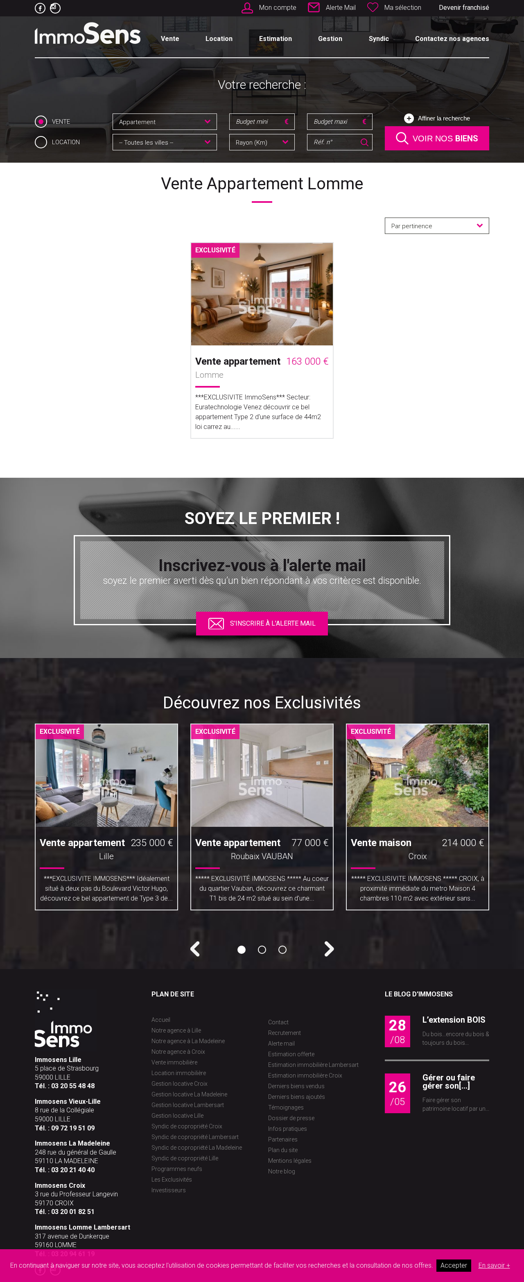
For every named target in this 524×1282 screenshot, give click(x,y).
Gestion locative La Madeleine (189, 1094)
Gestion (330, 39)
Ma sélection (402, 7)
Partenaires (283, 1139)
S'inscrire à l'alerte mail (273, 623)
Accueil (160, 1020)
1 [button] (241, 950)
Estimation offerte (291, 1054)
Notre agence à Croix (178, 1051)
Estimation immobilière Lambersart (313, 1065)
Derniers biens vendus (296, 1086)
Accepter (453, 1265)
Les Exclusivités (171, 1179)
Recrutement (284, 1033)
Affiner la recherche (444, 118)
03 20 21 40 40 (73, 1170)
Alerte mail (281, 1043)
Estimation (275, 39)
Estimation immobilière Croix (305, 1075)
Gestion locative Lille (177, 1115)
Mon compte (277, 7)
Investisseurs (168, 1190)
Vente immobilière (174, 1062)
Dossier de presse (291, 1118)
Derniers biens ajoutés (296, 1097)
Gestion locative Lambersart (187, 1105)
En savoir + (494, 1265)
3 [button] (282, 950)
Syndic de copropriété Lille (184, 1158)
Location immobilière (178, 1073)
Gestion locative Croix (179, 1083)
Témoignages (286, 1107)
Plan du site (283, 1150)
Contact (278, 1022)
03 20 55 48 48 (73, 1086)
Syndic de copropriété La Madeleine (196, 1147)
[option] (106, 820)
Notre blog (281, 1171)
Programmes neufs (176, 1169)
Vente (170, 39)
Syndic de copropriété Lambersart (195, 1137)
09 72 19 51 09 (73, 1128)
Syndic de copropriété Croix (186, 1126)
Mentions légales (290, 1160)
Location (219, 39)
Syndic (379, 39)
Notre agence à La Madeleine (188, 1041)
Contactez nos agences (452, 39)
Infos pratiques (287, 1128)
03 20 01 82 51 (73, 1212)
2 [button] (262, 950)
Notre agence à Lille (176, 1030)
